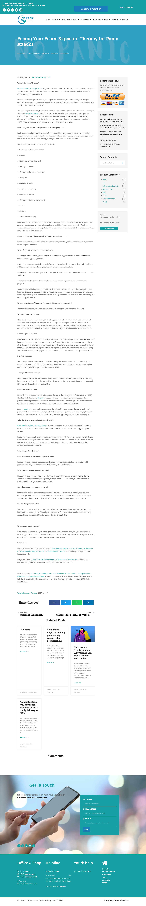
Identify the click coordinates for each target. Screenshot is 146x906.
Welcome (25, 629)
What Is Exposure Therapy (27, 593)
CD (104, 183)
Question (87, 818)
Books (105, 179)
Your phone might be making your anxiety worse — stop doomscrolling (56, 635)
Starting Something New (108, 140)
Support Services (109, 199)
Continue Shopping (109, 228)
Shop (106, 19)
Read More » (24, 652)
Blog (63, 19)
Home (48, 19)
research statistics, (32, 113)
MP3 (104, 192)
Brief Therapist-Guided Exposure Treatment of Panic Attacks (55, 559)
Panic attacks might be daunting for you (32, 426)
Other (105, 195)
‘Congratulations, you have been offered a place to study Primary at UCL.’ (29, 707)
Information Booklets (111, 186)
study (26, 409)
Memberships (108, 189)
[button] (54, 602)
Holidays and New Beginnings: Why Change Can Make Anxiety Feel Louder (83, 653)
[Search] (122, 162)
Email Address (89, 809)
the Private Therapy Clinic (41, 77)
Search (125, 19)
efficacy (40, 398)
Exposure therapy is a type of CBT (30, 88)
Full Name (87, 799)
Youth (105, 202)
